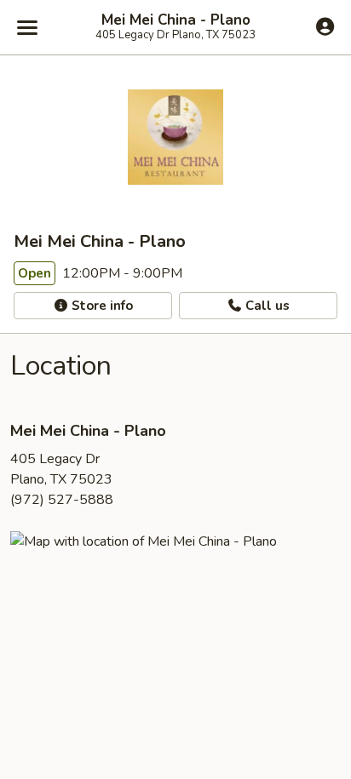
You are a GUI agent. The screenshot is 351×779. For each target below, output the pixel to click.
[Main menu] (27, 27)
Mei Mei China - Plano (175, 20)
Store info (100, 305)
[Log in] (325, 26)
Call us (266, 305)
